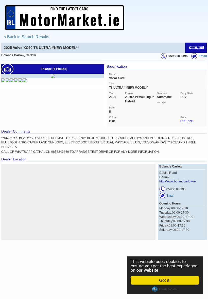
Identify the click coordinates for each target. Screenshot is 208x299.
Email (203, 56)
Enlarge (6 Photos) (54, 69)
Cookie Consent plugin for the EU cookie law (165, 289)
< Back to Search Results (26, 37)
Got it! (165, 280)
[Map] (78, 202)
